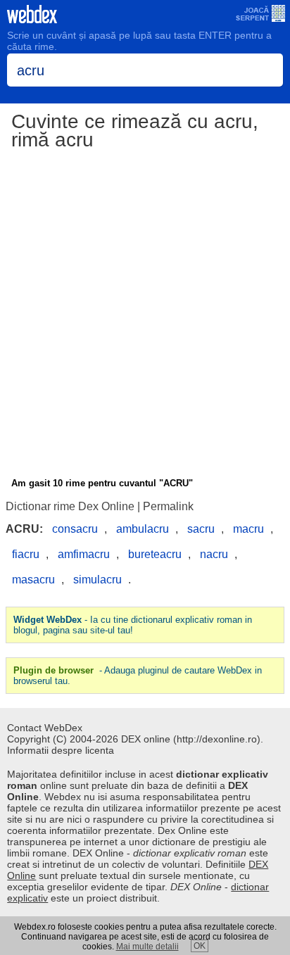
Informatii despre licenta (60, 750)
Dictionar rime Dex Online (70, 506)
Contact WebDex (44, 727)
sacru (201, 529)
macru (248, 529)
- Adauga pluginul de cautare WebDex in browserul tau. (137, 675)
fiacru (25, 554)
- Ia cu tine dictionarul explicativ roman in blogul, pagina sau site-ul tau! (132, 624)
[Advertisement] (145, 316)
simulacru (97, 580)
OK (200, 946)
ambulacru (142, 529)
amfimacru (84, 554)
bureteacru (155, 554)
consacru (75, 529)
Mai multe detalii (147, 946)
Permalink (168, 506)
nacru (214, 554)
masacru (33, 580)
